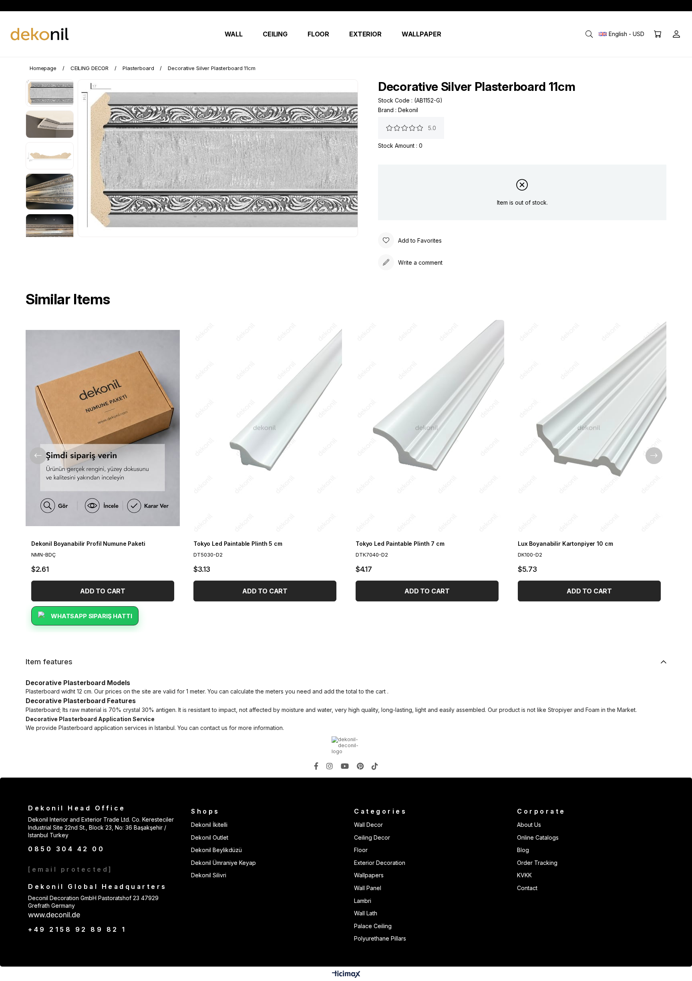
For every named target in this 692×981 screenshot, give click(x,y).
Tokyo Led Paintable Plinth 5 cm (237, 543)
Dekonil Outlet (209, 837)
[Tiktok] (375, 766)
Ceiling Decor (372, 837)
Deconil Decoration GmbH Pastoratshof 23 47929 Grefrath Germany (93, 902)
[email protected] (70, 869)
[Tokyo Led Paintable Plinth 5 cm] (265, 428)
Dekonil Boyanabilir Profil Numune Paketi (88, 543)
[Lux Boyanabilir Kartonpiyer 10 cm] (589, 428)
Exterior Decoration (379, 862)
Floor (361, 849)
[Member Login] (676, 34)
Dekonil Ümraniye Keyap (223, 862)
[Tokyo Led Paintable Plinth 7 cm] (427, 428)
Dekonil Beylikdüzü (216, 849)
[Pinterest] (360, 766)
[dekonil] (40, 34)
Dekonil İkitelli (209, 824)
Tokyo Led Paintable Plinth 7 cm (400, 543)
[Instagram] (329, 766)
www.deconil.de (54, 915)
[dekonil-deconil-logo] (346, 745)
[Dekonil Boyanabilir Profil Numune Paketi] (103, 428)
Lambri (362, 900)
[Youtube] (345, 766)
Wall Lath (365, 913)
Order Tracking (537, 862)
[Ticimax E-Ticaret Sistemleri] (346, 975)
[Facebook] (316, 766)
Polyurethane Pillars (380, 938)
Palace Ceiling (373, 926)
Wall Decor (368, 824)
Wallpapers (369, 875)
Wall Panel (367, 888)
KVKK (524, 875)
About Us (529, 824)
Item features (49, 661)
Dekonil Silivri (208, 875)
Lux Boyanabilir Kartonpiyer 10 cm (565, 543)
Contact (527, 888)
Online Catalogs (538, 837)
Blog (523, 849)
